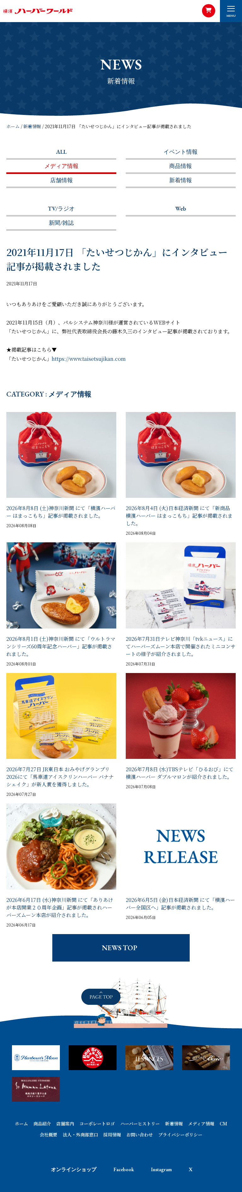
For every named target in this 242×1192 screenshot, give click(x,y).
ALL (61, 151)
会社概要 (48, 1134)
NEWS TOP (119, 947)
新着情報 (32, 126)
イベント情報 (181, 151)
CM (223, 1123)
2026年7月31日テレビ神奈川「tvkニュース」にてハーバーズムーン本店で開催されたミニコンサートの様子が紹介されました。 (181, 646)
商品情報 (180, 166)
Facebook (123, 1169)
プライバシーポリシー (180, 1134)
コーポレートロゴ (97, 1123)
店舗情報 (61, 180)
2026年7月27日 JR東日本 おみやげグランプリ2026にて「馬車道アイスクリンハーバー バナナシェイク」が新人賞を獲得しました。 (60, 777)
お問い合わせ (139, 1134)
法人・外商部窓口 (80, 1134)
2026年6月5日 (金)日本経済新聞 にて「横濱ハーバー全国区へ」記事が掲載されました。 (180, 903)
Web (180, 208)
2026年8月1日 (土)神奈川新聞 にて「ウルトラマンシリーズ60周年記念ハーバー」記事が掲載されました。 (60, 646)
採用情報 (112, 1134)
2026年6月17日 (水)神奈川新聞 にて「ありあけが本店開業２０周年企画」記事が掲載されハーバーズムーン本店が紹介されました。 (59, 907)
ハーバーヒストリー (140, 1123)
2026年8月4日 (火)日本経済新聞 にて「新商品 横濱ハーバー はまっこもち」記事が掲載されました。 (179, 515)
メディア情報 (61, 166)
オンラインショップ (73, 1169)
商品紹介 (42, 1123)
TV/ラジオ (61, 208)
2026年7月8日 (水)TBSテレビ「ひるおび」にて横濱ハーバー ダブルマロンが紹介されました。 (179, 773)
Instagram (161, 1169)
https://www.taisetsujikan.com (89, 358)
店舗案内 (65, 1123)
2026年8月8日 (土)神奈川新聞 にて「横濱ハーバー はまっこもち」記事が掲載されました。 (60, 511)
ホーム (13, 126)
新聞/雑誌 (61, 222)
